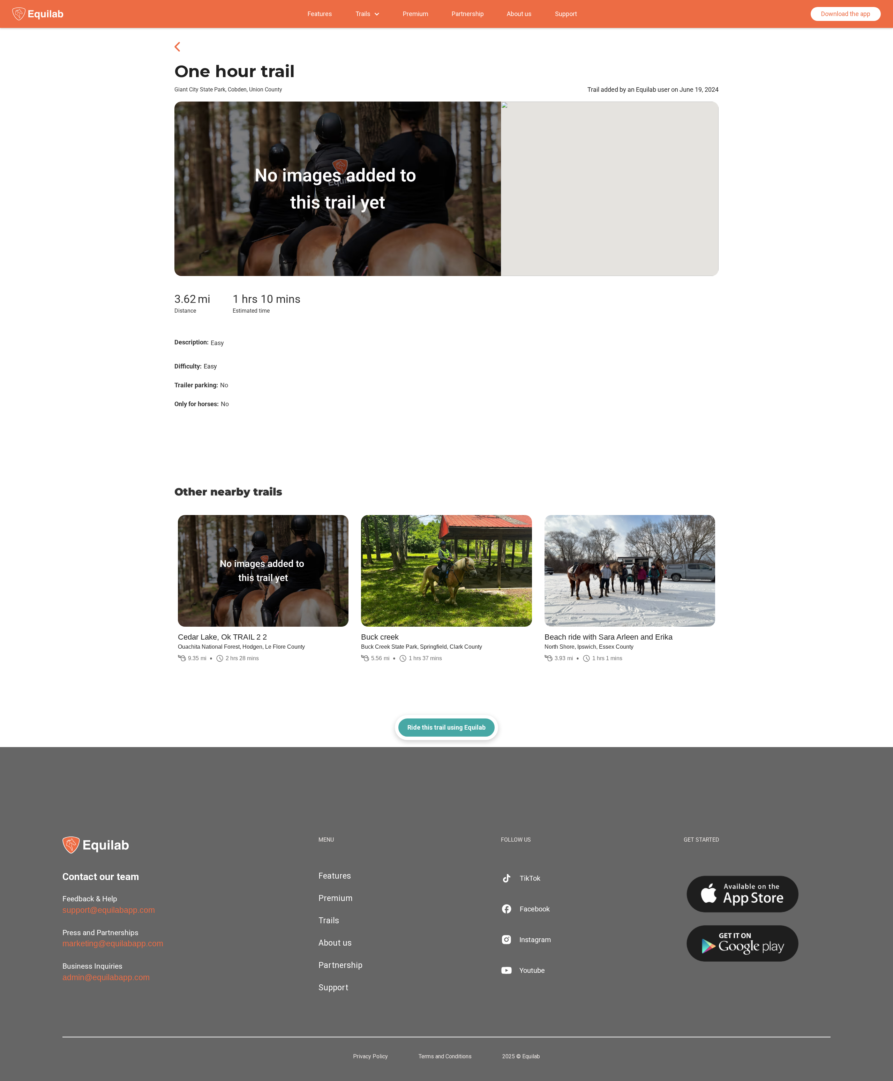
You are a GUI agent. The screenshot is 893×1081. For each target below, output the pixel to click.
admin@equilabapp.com (106, 977)
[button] (367, 13)
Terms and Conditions (445, 1056)
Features (320, 13)
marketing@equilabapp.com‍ (112, 943)
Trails (328, 920)
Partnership (468, 13)
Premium (415, 13)
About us (519, 13)
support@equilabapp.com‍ (108, 910)
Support (566, 13)
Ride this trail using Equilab (446, 727)
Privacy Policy (370, 1056)
